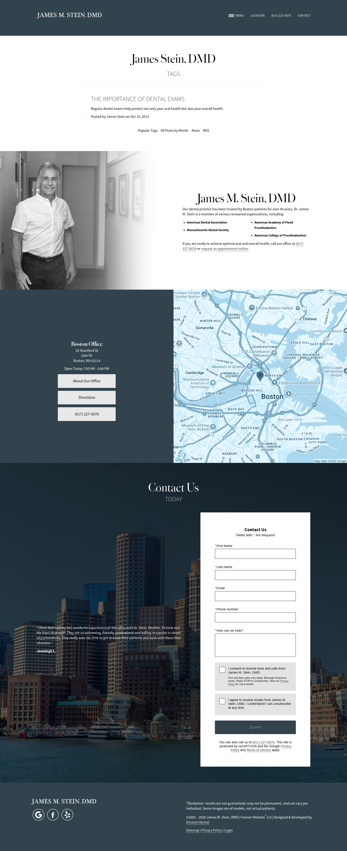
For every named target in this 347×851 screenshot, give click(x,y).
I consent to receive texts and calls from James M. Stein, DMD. (258, 676)
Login (228, 830)
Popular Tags (147, 130)
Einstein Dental (197, 822)
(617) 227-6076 (263, 742)
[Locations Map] (260, 376)
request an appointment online (224, 248)
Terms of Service (259, 750)
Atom (196, 130)
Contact (304, 16)
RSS (206, 130)
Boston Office (86, 343)
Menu (240, 16)
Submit (255, 727)
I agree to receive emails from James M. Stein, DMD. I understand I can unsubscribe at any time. (259, 704)
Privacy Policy (211, 830)
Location (257, 16)
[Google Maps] (38, 814)
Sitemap (192, 830)
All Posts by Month (174, 130)
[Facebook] (53, 814)
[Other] (67, 814)
